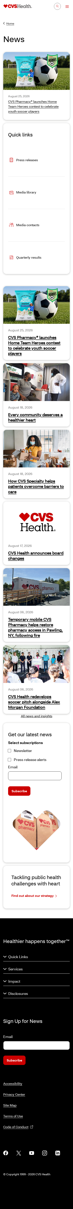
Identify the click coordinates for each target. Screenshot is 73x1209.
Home (10, 23)
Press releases (27, 160)
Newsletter (23, 750)
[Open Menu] (65, 6)
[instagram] (44, 1153)
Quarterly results (28, 257)
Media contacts (27, 224)
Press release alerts (30, 759)
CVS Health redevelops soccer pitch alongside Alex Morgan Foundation (34, 702)
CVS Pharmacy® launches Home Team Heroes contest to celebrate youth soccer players (34, 345)
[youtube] (31, 1153)
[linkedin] (57, 1153)
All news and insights (36, 716)
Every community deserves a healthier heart (35, 417)
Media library (26, 192)
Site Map (10, 1105)
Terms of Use (13, 1116)
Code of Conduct (15, 1127)
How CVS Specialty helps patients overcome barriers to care (36, 486)
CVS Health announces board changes (35, 555)
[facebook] (5, 1153)
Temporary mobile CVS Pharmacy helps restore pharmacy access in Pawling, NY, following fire (35, 627)
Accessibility (12, 1083)
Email (12, 766)
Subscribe (19, 791)
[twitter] (18, 1153)
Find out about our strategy (32, 895)
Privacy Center (14, 1094)
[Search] (57, 6)
